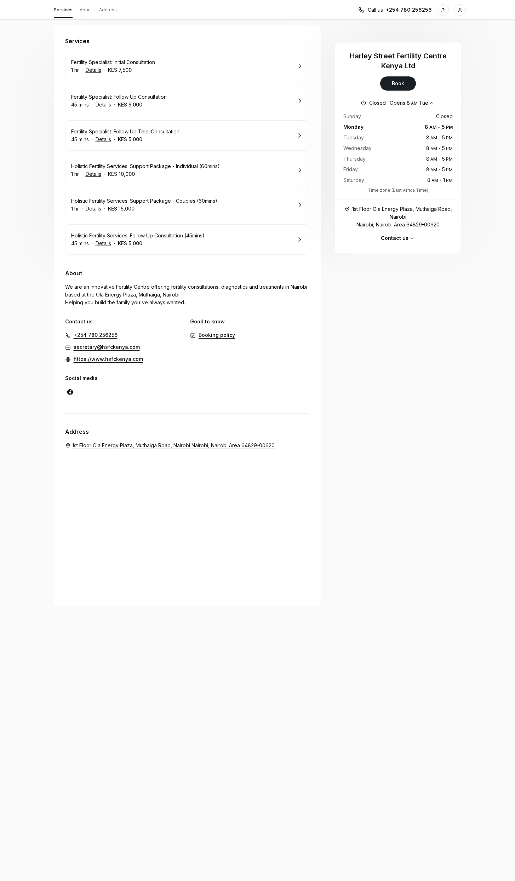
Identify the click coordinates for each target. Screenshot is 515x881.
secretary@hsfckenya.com (107, 347)
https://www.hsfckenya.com (108, 359)
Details (93, 70)
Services (63, 9)
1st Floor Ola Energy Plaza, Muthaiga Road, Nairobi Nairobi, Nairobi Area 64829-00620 (402, 217)
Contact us (394, 238)
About (86, 9)
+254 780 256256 (409, 10)
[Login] (460, 10)
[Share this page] (443, 10)
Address (108, 9)
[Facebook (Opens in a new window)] (70, 392)
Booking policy (217, 335)
